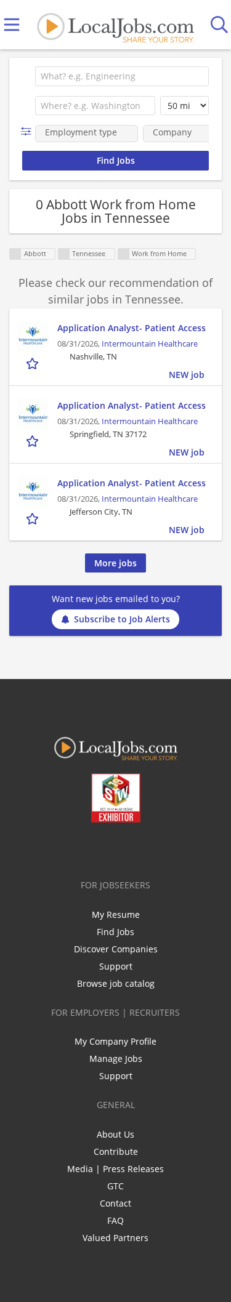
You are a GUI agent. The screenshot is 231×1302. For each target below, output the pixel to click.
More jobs (115, 563)
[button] (28, 131)
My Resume (116, 914)
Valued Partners (115, 1238)
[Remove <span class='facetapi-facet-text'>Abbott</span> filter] (15, 254)
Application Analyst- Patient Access (131, 328)
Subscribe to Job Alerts (122, 619)
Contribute (116, 1151)
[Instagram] (148, 848)
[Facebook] (67, 848)
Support (115, 966)
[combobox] (122, 76)
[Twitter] (87, 848)
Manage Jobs (115, 1058)
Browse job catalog (116, 983)
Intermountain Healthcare (150, 344)
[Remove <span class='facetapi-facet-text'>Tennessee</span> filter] (64, 254)
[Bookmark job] (33, 363)
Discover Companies (116, 949)
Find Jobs (115, 932)
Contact (115, 1203)
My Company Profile (115, 1041)
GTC (115, 1186)
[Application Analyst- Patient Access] (33, 336)
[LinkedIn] (107, 848)
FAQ (115, 1220)
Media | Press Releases (115, 1169)
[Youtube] (128, 848)
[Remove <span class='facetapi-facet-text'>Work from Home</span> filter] (123, 254)
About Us (115, 1134)
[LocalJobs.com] (115, 25)
